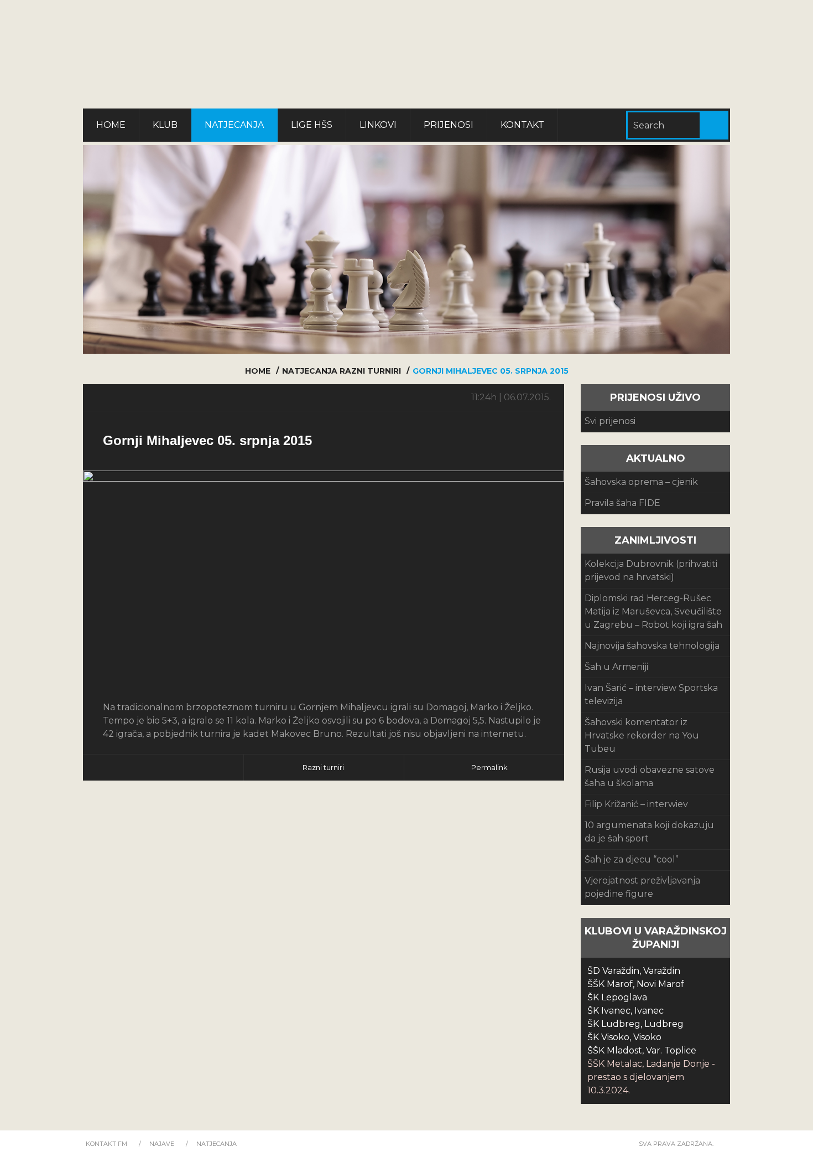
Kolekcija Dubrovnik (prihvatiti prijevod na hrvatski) (651, 570)
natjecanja (309, 371)
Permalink (489, 767)
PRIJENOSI (448, 125)
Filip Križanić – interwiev (636, 804)
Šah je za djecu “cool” (632, 859)
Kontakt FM (106, 1144)
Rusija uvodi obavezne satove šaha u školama (650, 776)
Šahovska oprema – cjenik (641, 482)
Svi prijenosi (610, 421)
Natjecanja (234, 125)
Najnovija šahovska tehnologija (652, 646)
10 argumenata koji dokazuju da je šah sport (649, 832)
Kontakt (522, 125)
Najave (161, 1144)
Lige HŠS (311, 125)
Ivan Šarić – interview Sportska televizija (651, 694)
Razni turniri (370, 371)
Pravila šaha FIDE (622, 503)
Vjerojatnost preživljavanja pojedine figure (642, 887)
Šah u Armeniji (616, 667)
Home (111, 125)
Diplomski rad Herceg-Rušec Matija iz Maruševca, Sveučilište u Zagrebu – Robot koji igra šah (653, 611)
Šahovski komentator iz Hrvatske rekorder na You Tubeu (642, 735)
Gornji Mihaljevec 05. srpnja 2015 (207, 440)
